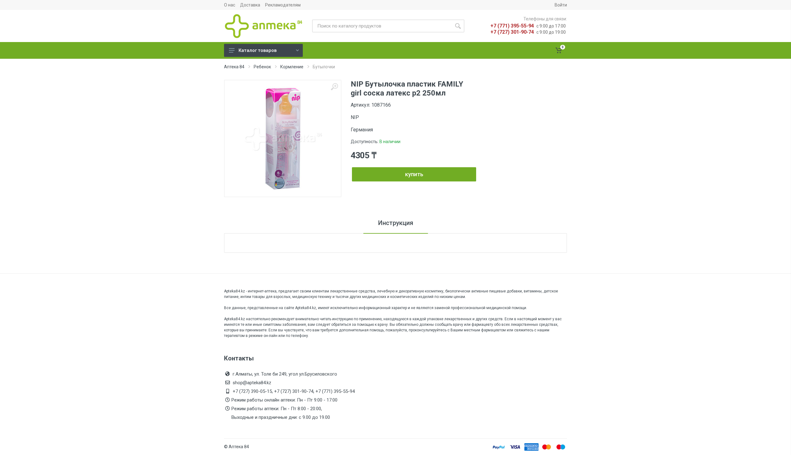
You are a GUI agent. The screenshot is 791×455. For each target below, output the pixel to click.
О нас (229, 5)
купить (414, 174)
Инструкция (395, 223)
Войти (561, 5)
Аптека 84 (234, 66)
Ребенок (262, 66)
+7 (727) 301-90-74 (512, 32)
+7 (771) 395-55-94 (512, 26)
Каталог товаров (258, 50)
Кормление (291, 66)
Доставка (250, 5)
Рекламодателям (283, 5)
